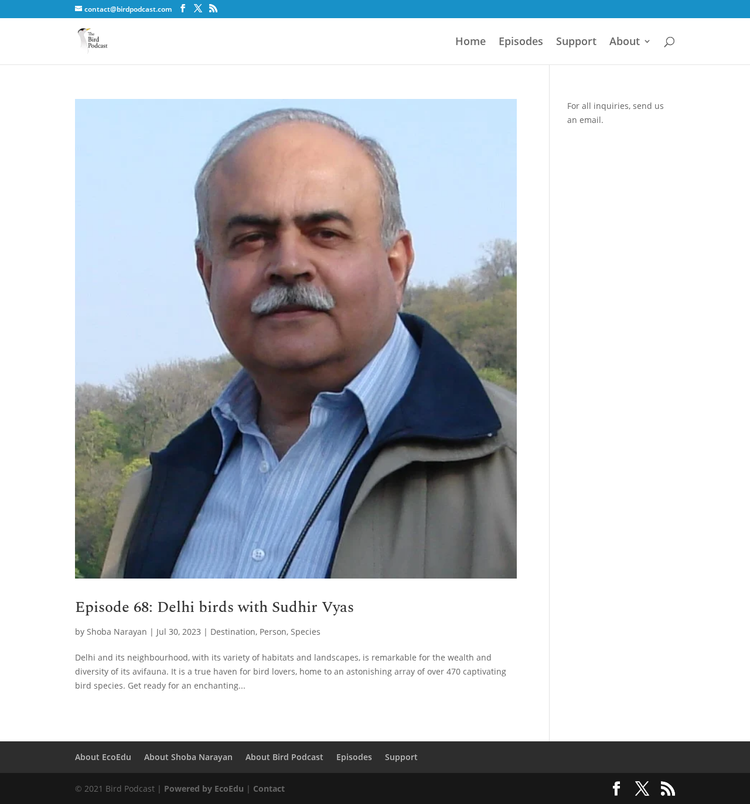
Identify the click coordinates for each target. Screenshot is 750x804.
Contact (269, 788)
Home (470, 42)
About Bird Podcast (284, 756)
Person (273, 631)
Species (306, 631)
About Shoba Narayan (188, 756)
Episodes (521, 42)
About (624, 42)
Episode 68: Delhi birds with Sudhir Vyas (214, 607)
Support (576, 42)
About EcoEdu (103, 756)
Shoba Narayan (117, 631)
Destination (232, 631)
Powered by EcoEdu (204, 788)
